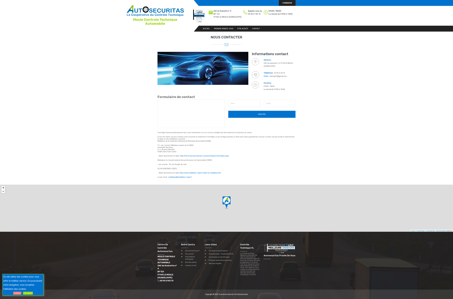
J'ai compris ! (28, 293)
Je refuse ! (17, 293)
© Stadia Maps (420, 231)
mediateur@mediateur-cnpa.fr (180, 177)
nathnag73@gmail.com (278, 76)
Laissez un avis (190, 265)
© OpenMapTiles (430, 231)
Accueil (206, 29)
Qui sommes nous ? (192, 251)
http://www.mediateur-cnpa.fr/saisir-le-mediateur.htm (200, 173)
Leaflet (413, 231)
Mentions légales (215, 263)
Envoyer (262, 114)
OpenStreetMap (440, 231)
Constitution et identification (219, 257)
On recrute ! (189, 254)
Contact (256, 29)
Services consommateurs (218, 251)
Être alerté (242, 29)
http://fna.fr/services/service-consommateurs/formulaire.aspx (204, 156)
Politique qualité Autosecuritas (220, 260)
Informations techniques (190, 258)
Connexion (287, 3)
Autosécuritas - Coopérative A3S (221, 254)
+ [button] (3, 187)
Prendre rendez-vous (223, 29)
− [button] (3, 191)
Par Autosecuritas (241, 294)
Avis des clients (191, 262)
